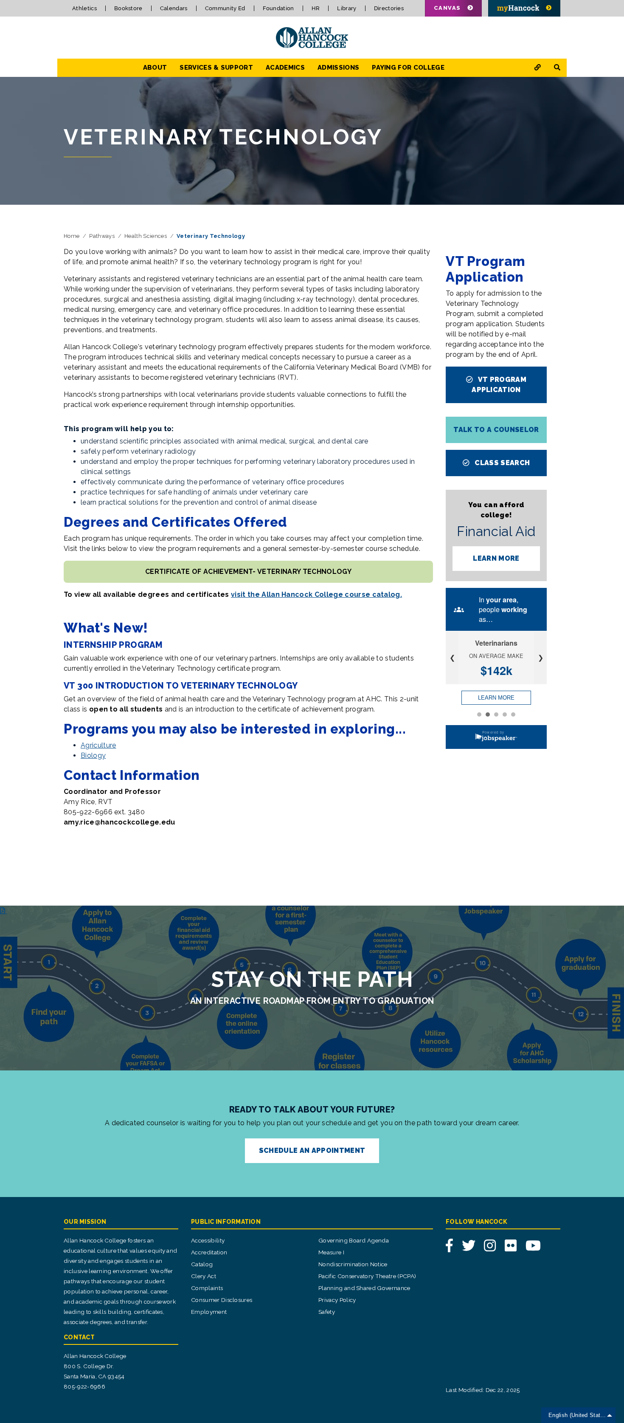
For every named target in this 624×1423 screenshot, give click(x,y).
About (155, 67)
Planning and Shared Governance (364, 1288)
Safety (326, 1311)
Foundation (278, 8)
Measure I (331, 1252)
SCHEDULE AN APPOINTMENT (312, 1150)
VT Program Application (499, 385)
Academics (285, 67)
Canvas (447, 8)
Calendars (174, 8)
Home (71, 236)
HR (316, 8)
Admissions (338, 67)
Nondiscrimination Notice (353, 1264)
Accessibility (208, 1240)
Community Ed (225, 8)
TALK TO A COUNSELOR (496, 430)
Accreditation (209, 1252)
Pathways (102, 236)
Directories (389, 8)
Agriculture (98, 745)
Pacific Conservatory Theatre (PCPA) (367, 1276)
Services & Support (216, 67)
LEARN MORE (496, 558)
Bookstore (128, 8)
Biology (93, 755)
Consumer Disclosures (221, 1299)
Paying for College (408, 67)
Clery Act (203, 1276)
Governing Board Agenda (353, 1240)
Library (346, 8)
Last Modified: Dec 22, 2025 (483, 1389)
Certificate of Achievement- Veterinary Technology (248, 572)
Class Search (501, 463)
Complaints (207, 1288)
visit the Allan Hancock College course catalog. (316, 594)
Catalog (202, 1264)
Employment (209, 1311)
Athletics (84, 8)
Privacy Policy (337, 1299)
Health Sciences (145, 236)
